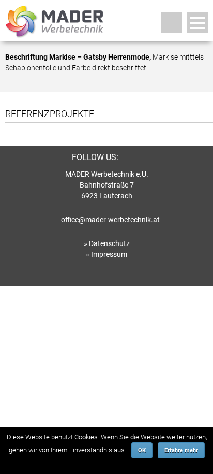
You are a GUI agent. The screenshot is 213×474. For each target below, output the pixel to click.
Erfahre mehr (181, 450)
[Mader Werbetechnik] (54, 33)
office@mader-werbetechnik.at (110, 220)
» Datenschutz (107, 243)
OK (142, 450)
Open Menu (197, 22)
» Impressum (106, 254)
